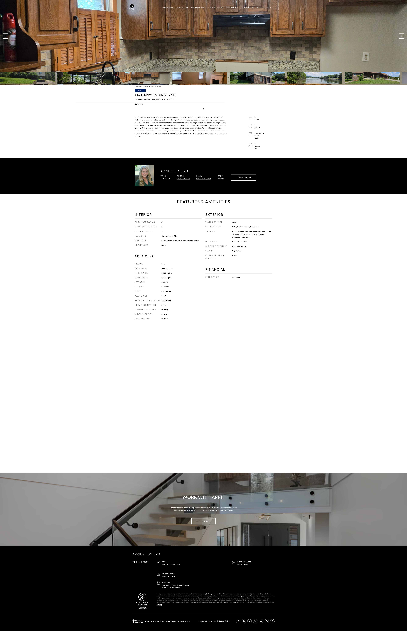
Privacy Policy (224, 621)
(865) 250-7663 (243, 564)
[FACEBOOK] (238, 621)
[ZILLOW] (272, 621)
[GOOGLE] (267, 621)
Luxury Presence (182, 621)
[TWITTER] (255, 621)
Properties (168, 8)
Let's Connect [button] (203, 521)
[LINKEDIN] (249, 621)
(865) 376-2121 (168, 576)
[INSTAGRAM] (244, 621)
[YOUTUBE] (261, 621)
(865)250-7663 (183, 178)
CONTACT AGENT (243, 177)
